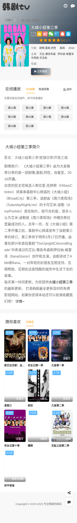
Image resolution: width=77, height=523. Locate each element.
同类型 (30, 322)
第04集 (65, 107)
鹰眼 (30, 445)
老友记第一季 (35, 365)
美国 (62, 48)
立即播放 (41, 71)
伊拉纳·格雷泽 (66, 54)
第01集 (12, 107)
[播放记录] (65, 5)
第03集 (47, 107)
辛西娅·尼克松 (39, 57)
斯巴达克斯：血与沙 (15, 365)
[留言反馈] (73, 5)
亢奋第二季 (57, 405)
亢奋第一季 (57, 365)
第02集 (30, 107)
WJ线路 (30, 89)
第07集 (47, 116)
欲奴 (30, 405)
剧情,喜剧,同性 (48, 48)
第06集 (30, 116)
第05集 (12, 116)
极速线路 (44, 89)
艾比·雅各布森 (47, 54)
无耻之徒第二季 (60, 445)
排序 (69, 89)
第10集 (30, 126)
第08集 (65, 116)
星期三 (8, 405)
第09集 (12, 126)
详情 (18, 301)
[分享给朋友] (69, 493)
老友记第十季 (12, 445)
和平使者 (9, 485)
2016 (71, 48)
